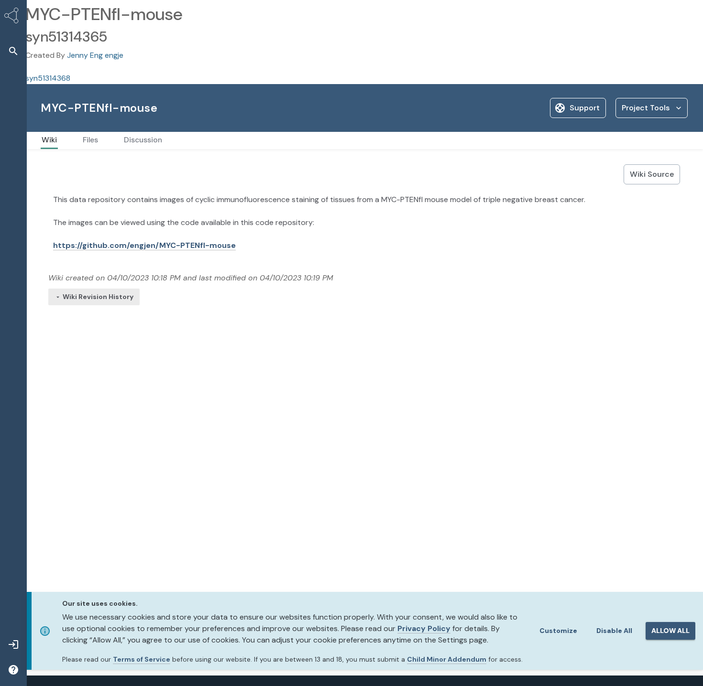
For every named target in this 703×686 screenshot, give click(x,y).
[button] (13, 51)
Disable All (614, 630)
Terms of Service (141, 659)
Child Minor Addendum (446, 659)
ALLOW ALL (670, 630)
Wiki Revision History (98, 296)
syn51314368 (47, 78)
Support (585, 108)
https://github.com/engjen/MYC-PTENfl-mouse (144, 245)
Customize (558, 630)
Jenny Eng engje (95, 55)
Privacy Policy (423, 628)
